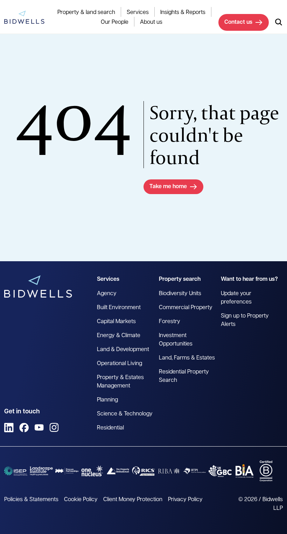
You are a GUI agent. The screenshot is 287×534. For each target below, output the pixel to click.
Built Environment (119, 308)
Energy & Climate (118, 336)
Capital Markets (116, 322)
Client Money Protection (132, 500)
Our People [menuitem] (114, 22)
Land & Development (123, 350)
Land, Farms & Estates (187, 358)
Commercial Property (185, 308)
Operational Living (119, 363)
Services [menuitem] (138, 12)
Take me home (168, 187)
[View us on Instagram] (54, 427)
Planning (107, 400)
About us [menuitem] (151, 22)
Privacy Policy (185, 500)
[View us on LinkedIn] (9, 427)
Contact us (238, 22)
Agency (107, 294)
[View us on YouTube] (39, 427)
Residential (110, 428)
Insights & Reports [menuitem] (182, 12)
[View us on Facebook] (24, 427)
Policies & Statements (31, 500)
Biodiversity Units (180, 294)
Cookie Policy (81, 500)
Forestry (169, 322)
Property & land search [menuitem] (86, 12)
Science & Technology (125, 414)
